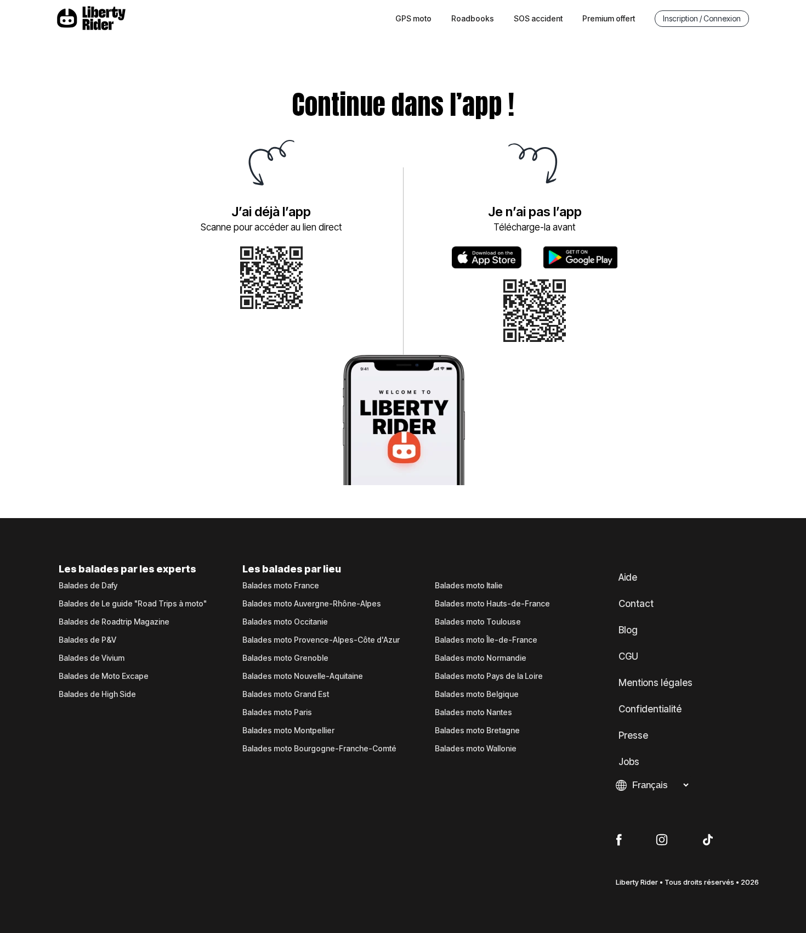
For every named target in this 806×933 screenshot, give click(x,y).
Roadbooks (472, 18)
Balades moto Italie (469, 585)
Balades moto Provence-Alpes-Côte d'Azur (321, 640)
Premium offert (608, 18)
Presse (633, 735)
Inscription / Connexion (702, 18)
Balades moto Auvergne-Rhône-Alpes (311, 604)
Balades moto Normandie (480, 658)
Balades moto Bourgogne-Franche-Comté (319, 748)
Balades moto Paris (277, 712)
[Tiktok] (708, 840)
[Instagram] (662, 840)
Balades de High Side (97, 694)
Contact (636, 603)
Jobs (628, 761)
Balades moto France (280, 585)
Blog (628, 630)
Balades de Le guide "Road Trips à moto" (133, 604)
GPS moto (413, 18)
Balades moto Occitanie (285, 622)
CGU (628, 656)
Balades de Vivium (91, 658)
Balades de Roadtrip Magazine (114, 622)
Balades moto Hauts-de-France (492, 604)
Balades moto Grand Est (285, 694)
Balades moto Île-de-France (486, 640)
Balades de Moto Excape (104, 676)
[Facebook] (619, 840)
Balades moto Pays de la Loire (489, 676)
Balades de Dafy (88, 585)
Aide (627, 577)
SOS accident (538, 18)
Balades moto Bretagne (477, 730)
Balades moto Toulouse (478, 622)
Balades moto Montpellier (288, 730)
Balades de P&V (87, 640)
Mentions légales (655, 682)
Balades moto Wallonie (475, 748)
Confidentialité (650, 709)
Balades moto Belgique (477, 694)
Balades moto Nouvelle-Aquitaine (302, 676)
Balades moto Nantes (473, 712)
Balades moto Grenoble (285, 658)
